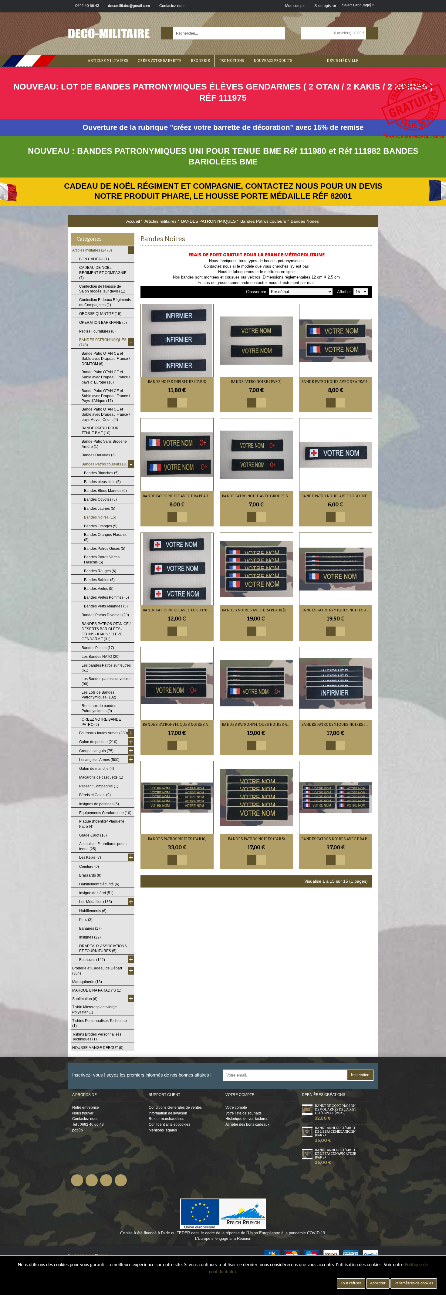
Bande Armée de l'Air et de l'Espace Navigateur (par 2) (335, 1153)
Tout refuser (351, 1283)
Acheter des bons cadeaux (247, 1124)
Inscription (360, 1075)
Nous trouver (82, 1113)
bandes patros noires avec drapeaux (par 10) (336, 839)
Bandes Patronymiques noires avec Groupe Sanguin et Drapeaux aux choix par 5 (257, 724)
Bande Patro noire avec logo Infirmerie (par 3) (178, 610)
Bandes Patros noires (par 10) (177, 839)
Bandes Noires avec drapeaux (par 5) (257, 610)
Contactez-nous (85, 1119)
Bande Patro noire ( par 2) (256, 382)
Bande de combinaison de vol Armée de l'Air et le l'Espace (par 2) (335, 1109)
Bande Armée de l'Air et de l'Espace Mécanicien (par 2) (335, 1131)
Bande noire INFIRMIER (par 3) (177, 382)
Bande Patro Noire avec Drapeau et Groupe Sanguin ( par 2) (178, 496)
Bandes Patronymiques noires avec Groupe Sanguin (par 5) (178, 724)
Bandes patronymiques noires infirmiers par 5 (336, 724)
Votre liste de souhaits (243, 1113)
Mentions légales (163, 1130)
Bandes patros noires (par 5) (256, 839)
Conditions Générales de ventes (175, 1107)
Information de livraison (168, 1113)
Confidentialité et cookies (169, 1124)
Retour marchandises (166, 1119)
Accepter (378, 1283)
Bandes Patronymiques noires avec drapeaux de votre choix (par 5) (336, 610)
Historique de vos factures (246, 1119)
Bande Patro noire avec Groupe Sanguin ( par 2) (257, 496)
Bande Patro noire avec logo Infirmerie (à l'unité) (336, 496)
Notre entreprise (85, 1107)
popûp (77, 1130)
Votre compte (236, 1107)
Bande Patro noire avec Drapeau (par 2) (336, 382)
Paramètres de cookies (413, 1283)
